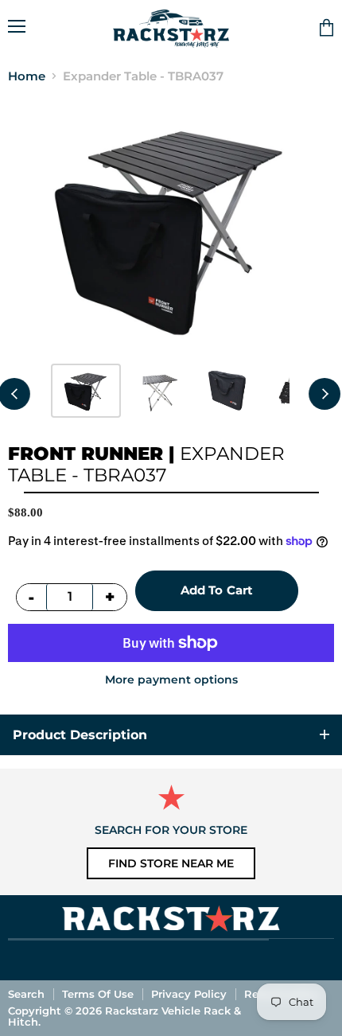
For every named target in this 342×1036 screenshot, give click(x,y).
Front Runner (85, 453)
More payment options (171, 679)
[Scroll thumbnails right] (324, 394)
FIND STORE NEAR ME (171, 863)
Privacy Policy (189, 993)
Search (26, 993)
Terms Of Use (98, 993)
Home (26, 76)
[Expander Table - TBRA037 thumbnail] (85, 390)
